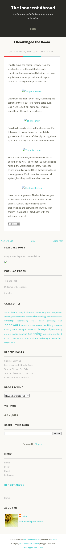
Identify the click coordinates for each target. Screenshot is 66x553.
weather (57, 338)
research (8, 334)
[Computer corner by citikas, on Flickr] (32, 89)
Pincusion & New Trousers (16, 377)
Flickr (6, 466)
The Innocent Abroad (33, 8)
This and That (10, 280)
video (35, 338)
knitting (48, 325)
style (45, 334)
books (59, 312)
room (15, 334)
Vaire (24, 516)
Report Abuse (14, 484)
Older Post (58, 240)
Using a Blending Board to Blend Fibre (22, 256)
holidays (31, 325)
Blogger (39, 444)
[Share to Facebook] (18, 224)
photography (44, 329)
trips (29, 338)
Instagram (9, 475)
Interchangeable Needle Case (18, 365)
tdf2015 (50, 334)
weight (7, 342)
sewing (23, 334)
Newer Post (7, 240)
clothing (8, 316)
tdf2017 (7, 338)
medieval (58, 325)
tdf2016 (58, 334)
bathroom (29, 312)
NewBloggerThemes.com (33, 547)
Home (33, 29)
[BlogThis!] (12, 224)
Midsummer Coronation (15, 286)
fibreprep (9, 320)
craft (23, 316)
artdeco (12, 312)
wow (13, 342)
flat (33, 320)
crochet (29, 316)
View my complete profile (31, 521)
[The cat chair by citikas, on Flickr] (32, 119)
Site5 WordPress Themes (29, 543)
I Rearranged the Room (32, 42)
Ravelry (8, 470)
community (16, 317)
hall (60, 321)
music (14, 329)
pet (25, 329)
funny (41, 321)
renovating (57, 329)
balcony (19, 312)
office (20, 329)
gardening (51, 321)
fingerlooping (22, 321)
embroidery (52, 316)
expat (59, 317)
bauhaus (37, 312)
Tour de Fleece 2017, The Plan (18, 373)
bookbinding (51, 312)
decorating (39, 316)
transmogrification (19, 338)
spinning (35, 333)
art (5, 312)
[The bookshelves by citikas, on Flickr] (32, 186)
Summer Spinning (12, 360)
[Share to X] (15, 224)
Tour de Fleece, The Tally (16, 369)
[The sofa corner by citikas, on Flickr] (32, 148)
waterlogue (44, 338)
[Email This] (9, 224)
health (24, 325)
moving (7, 329)
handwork (12, 325)
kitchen (39, 325)
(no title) (8, 292)
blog (44, 312)
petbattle (31, 329)
